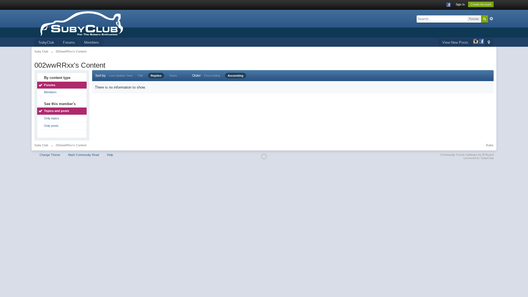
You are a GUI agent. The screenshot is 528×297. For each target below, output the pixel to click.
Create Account (481, 4)
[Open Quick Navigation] (489, 43)
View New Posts (455, 42)
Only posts (51, 125)
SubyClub (46, 42)
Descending (212, 75)
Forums (69, 42)
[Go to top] (264, 156)
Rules (490, 145)
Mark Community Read (83, 154)
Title (140, 75)
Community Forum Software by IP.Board (467, 154)
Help (110, 154)
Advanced (491, 18)
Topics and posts (56, 110)
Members (91, 42)
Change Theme (50, 154)
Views (173, 75)
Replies (156, 75)
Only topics (51, 118)
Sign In (460, 4)
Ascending (235, 75)
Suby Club (41, 145)
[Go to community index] (98, 23)
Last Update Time (121, 75)
